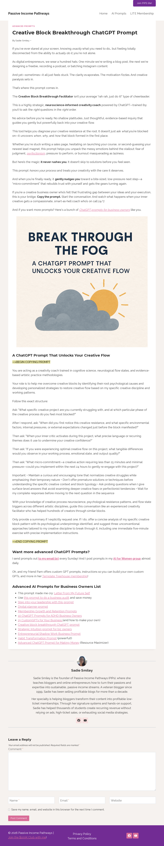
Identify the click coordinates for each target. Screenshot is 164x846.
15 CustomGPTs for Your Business (40, 620)
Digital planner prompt (33, 606)
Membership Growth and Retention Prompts (47, 611)
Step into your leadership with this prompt (46, 602)
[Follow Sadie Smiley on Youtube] (85, 720)
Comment (15, 749)
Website (116, 800)
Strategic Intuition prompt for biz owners (45, 629)
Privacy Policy (82, 834)
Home (103, 13)
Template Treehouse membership (65, 576)
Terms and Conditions (82, 838)
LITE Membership (142, 13)
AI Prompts (119, 13)
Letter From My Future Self (72, 593)
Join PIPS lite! (144, 3)
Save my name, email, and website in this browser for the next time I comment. (57, 809)
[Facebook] (129, 835)
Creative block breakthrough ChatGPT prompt (49, 624)
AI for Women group (127, 558)
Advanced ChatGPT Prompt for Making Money (48, 642)
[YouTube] (136, 835)
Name (14, 800)
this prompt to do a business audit (46, 597)
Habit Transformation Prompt (37, 638)
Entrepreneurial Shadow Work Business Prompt (49, 633)
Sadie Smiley (22, 40)
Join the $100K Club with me (27, 837)
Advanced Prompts (23, 26)
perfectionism (36, 153)
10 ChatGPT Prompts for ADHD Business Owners (50, 615)
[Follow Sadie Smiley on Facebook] (79, 720)
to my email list (48, 558)
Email (64, 800)
